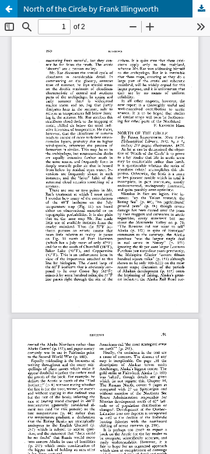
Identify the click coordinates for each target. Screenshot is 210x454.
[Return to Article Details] (9, 8)
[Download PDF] (201, 8)
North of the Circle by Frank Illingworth (91, 8)
